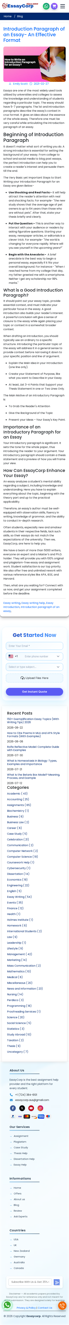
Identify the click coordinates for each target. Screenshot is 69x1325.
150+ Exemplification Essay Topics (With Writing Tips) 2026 (33, 720)
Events (15, 903)
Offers (17, 1193)
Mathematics (19, 971)
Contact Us (45, 1307)
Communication (20, 845)
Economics (17, 880)
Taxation (15, 1040)
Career (14, 828)
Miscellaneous (19, 983)
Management (19, 954)
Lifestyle (15, 948)
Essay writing (11, 603)
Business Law (18, 822)
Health (13, 914)
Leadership (16, 943)
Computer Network (22, 851)
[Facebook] (13, 1108)
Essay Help (20, 1164)
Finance (15, 908)
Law (12, 937)
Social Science (19, 1023)
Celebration (18, 839)
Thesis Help (20, 1153)
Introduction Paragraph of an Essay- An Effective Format (34, 35)
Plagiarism (20, 1141)
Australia (19, 1262)
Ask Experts (20, 1216)
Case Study (17, 834)
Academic (17, 794)
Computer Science (22, 857)
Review (18, 1210)
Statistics (15, 1029)
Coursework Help (20, 862)
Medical (15, 977)
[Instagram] (40, 1108)
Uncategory (17, 1052)
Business (15, 816)
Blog (20, 16)
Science (15, 1017)
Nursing (15, 994)
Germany (19, 1256)
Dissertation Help (24, 1159)
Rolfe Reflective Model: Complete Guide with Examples (33, 748)
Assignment (21, 1136)
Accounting (18, 799)
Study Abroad (19, 1034)
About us (19, 1199)
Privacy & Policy (26, 1307)
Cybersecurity (18, 868)
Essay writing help (33, 603)
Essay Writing (19, 897)
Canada (19, 1268)
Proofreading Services (24, 1012)
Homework (17, 925)
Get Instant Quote (34, 691)
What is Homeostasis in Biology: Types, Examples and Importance (32, 762)
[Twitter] (22, 1108)
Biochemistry (18, 811)
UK (15, 1245)
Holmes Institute (20, 920)
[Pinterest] (31, 1108)
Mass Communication (24, 966)
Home (8, 16)
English (14, 891)
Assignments (19, 805)
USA (16, 1239)
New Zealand (22, 1251)
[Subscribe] (56, 1282)
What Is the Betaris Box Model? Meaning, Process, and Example (33, 776)
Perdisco (15, 1000)
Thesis (14, 1046)
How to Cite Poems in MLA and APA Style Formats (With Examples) (33, 734)
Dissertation (18, 874)
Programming (19, 1006)
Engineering (18, 885)
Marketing (17, 960)
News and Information (25, 989)
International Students (24, 931)
